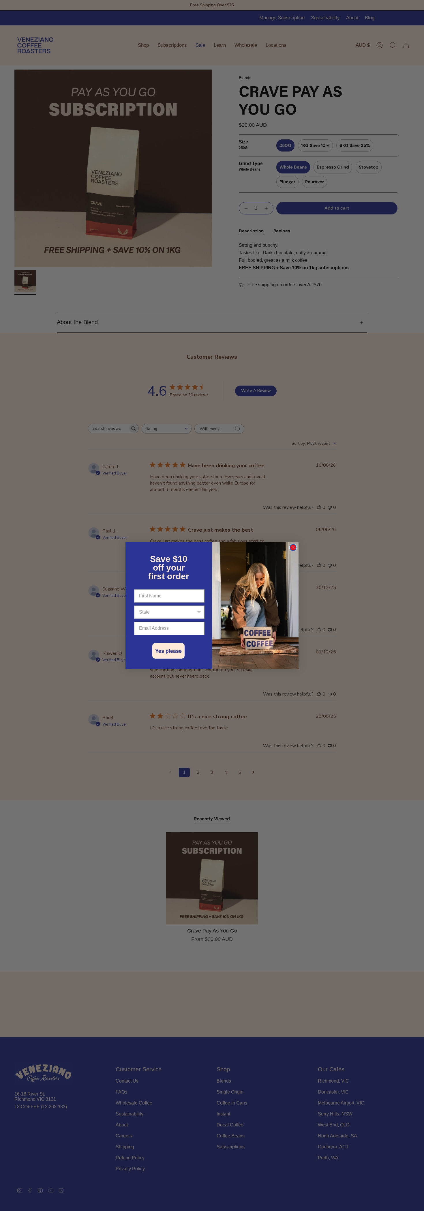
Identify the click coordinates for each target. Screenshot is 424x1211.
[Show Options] (199, 612)
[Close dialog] (293, 547)
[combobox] (167, 612)
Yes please (168, 651)
